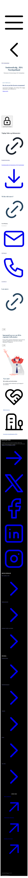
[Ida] (14, 9)
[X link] (14, 495)
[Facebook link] (14, 520)
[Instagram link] (14, 570)
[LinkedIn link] (14, 545)
